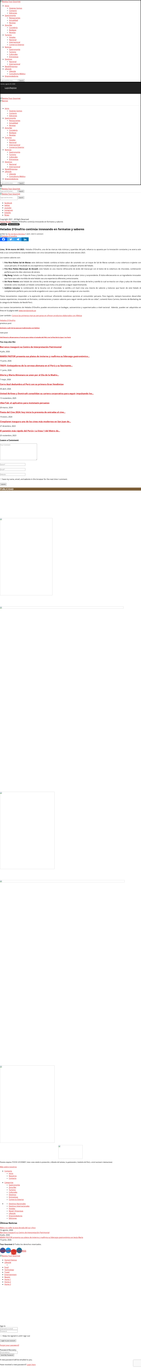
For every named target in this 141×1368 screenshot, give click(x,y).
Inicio (7, 6)
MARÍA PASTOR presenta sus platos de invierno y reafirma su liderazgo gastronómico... (45, 356)
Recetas (12, 23)
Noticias (8, 47)
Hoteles (12, 37)
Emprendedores (11, 76)
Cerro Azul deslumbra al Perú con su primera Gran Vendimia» (32, 384)
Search (21, 198)
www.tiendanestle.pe (27, 310)
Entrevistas (13, 57)
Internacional (14, 42)
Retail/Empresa (11, 66)
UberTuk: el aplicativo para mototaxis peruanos (24, 402)
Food (6, 1267)
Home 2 (7, 1282)
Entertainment (10, 1274)
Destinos (8, 59)
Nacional (12, 40)
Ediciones (13, 13)
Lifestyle (8, 69)
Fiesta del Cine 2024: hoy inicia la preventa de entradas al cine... (32, 412)
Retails (8, 221)
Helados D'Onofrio (7, 320)
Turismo (8, 35)
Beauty (7, 1277)
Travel (6, 1272)
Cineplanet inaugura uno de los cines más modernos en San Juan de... (35, 421)
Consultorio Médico (17, 74)
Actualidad (13, 20)
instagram (8, 210)
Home (2, 221)
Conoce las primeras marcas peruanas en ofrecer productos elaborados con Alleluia (47, 315)
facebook (8, 203)
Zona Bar (8, 25)
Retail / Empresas (16, 1211)
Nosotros (13, 1176)
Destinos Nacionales (17, 1203)
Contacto (13, 10)
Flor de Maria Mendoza (16, 234)
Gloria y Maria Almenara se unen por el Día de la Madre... (29, 375)
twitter (7, 205)
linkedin (7, 212)
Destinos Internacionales (19, 1206)
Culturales (13, 54)
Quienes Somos (15, 8)
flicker (6, 215)
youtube (7, 208)
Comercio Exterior (16, 44)
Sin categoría (14, 224)
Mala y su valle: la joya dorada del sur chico (18, 1227)
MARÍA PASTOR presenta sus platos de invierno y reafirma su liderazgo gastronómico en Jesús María (41, 1237)
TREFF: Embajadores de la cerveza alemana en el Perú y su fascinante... (36, 365)
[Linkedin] (25, 239)
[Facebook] (3, 239)
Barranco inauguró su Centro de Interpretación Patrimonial (31, 346)
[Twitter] (10, 239)
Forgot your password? (9, 1345)
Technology (9, 1270)
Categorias (8, 1182)
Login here (31, 1364)
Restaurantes (14, 18)
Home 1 (7, 1279)
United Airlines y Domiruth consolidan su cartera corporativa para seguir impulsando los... (47, 393)
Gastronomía (10, 15)
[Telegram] (17, 239)
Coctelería (13, 27)
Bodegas (12, 30)
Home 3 (7, 1284)
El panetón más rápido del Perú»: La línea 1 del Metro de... (30, 430)
